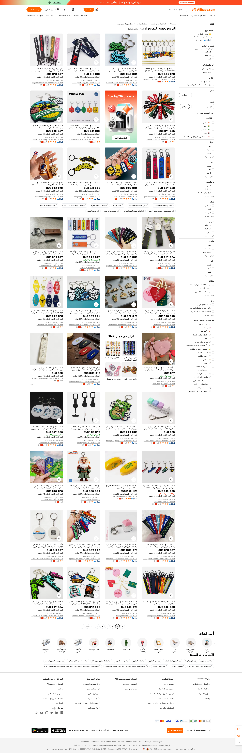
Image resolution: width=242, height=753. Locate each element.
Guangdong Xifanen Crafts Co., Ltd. (86, 197)
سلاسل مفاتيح (142, 24)
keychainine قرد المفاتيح (76, 661)
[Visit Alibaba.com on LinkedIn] (56, 712)
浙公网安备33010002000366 (162, 749)
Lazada (121, 742)
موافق (184, 95)
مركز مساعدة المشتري (91, 684)
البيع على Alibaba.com (55, 684)
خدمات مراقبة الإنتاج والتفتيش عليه (161, 703)
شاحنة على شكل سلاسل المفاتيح (199, 666)
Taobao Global (131, 742)
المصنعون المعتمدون (129, 684)
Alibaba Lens (201, 730)
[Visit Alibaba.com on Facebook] (61, 712)
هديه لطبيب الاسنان (159, 666)
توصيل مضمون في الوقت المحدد (162, 694)
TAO (140, 742)
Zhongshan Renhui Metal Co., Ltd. (124, 197)
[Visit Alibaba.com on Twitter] (51, 712)
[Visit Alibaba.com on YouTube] (41, 712)
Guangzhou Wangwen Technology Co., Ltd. (46, 83)
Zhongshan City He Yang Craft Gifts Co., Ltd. (121, 266)
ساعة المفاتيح (137, 661)
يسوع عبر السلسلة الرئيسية (137, 205)
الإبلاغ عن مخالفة (94, 708)
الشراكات (59, 703)
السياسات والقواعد (167, 708)
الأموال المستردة (94, 698)
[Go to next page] (82, 626)
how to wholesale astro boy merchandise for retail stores (125, 666)
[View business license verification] (144, 749)
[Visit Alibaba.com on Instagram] (46, 712)
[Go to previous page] (122, 626)
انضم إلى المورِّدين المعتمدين (52, 698)
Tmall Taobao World (108, 742)
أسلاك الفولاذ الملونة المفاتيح (133, 211)
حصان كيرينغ (117, 205)
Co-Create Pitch (204, 689)
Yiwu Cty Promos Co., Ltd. (90, 268)
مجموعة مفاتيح (177, 666)
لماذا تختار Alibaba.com (201, 684)
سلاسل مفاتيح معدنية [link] (125, 24)
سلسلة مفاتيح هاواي (110, 211)
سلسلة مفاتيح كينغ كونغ (98, 205)
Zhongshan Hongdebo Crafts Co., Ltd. (122, 325)
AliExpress (85, 742)
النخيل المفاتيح (91, 211)
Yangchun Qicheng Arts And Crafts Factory (158, 197)
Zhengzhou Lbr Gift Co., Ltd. (164, 325)
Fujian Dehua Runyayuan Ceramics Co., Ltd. (158, 79)
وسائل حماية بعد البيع (166, 698)
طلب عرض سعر (131, 689)
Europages (157, 742)
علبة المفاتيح (153, 661)
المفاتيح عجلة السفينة (171, 661)
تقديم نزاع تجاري (94, 694)
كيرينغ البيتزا (189, 661)
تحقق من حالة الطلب (55, 694)
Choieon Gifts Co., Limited (164, 502)
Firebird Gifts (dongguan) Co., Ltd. (50, 325)
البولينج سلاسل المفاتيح (47, 205)
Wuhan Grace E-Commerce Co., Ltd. (160, 140)
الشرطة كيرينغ (205, 661)
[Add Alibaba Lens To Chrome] (175, 730)
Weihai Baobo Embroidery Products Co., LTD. (46, 378)
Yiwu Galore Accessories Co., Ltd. (124, 496)
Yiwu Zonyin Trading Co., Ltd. (164, 384)
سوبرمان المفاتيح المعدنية (53, 661)
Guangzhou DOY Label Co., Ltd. (51, 443)
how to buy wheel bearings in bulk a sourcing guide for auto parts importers (71, 666)
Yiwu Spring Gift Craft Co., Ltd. (88, 443)
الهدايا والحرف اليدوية (158, 24)
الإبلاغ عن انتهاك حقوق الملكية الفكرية (86, 703)
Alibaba (173, 24)
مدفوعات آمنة (168, 684)
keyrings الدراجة (120, 661)
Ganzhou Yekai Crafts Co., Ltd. (51, 266)
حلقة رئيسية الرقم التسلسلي (162, 205)
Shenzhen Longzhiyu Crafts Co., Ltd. (49, 197)
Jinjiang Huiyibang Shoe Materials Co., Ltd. (121, 441)
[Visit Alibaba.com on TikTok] (36, 712)
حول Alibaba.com (203, 679)
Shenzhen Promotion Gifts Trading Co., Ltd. (83, 382)
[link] (238, 729)
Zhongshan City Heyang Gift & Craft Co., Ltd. (46, 140)
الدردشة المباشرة (93, 689)
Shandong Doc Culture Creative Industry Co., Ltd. (158, 441)
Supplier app (118, 730)
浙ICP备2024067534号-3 (185, 749)
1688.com (95, 742)
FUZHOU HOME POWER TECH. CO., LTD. (84, 140)
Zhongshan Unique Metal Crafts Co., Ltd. (159, 559)
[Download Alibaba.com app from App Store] (58, 730)
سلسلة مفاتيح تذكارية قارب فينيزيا (73, 205)
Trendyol (147, 742)
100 (87, 626)
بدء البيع (60, 689)
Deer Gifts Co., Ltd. (167, 266)
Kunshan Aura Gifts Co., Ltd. (52, 500)
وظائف (207, 698)
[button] (96, 9)
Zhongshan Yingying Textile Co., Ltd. (86, 83)
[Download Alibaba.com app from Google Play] (40, 730)
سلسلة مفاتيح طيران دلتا (100, 661)
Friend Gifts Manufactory (90, 500)
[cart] (65, 10)
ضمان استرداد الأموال (166, 689)
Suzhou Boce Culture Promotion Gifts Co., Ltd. (121, 83)
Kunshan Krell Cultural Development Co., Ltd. (121, 559)
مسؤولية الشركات (203, 694)
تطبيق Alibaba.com (76, 730)
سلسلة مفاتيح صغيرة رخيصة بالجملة (160, 211)
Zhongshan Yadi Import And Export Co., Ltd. (83, 325)
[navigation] (196, 325)
